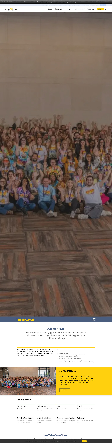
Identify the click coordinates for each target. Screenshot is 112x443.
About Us (90, 9)
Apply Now (63, 390)
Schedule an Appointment (94, 4)
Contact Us (44, 4)
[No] (110, 441)
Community (79, 9)
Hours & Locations (53, 4)
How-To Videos (62, 4)
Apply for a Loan (82, 4)
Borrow (68, 9)
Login (100, 9)
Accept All (84, 441)
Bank (50, 9)
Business (58, 9)
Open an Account (72, 4)
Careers (104, 4)
